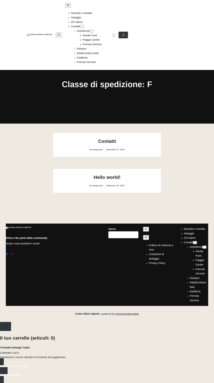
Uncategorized (96, 149)
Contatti (107, 141)
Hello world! (107, 177)
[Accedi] (108, 35)
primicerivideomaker (127, 313)
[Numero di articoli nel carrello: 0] (114, 35)
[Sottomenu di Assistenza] (91, 31)
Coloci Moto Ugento (87, 313)
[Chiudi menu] (68, 5)
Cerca (112, 228)
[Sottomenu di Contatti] (82, 26)
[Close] (5, 326)
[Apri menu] (59, 34)
